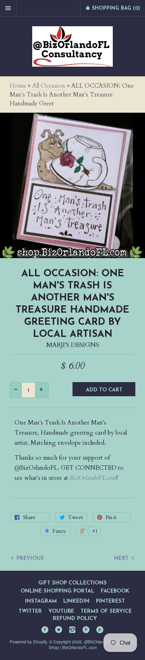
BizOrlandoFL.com (93, 478)
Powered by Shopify (28, 642)
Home (18, 86)
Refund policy (75, 618)
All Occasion (48, 86)
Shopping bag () (115, 8)
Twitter (30, 611)
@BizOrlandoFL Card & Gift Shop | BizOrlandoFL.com (92, 644)
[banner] (72, 46)
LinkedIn (76, 601)
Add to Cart (104, 390)
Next (122, 558)
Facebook (115, 591)
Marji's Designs (72, 345)
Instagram (41, 601)
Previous (29, 558)
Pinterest (110, 601)
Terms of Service (106, 611)
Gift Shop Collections (72, 583)
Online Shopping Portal (57, 591)
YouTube (61, 611)
